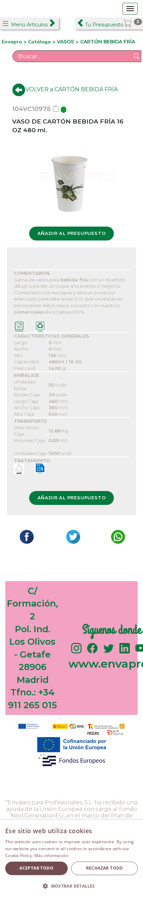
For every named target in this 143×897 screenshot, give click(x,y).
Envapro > (15, 41)
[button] (71, 885)
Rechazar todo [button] (104, 868)
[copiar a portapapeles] (56, 109)
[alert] (71, 858)
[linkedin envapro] (124, 651)
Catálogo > (42, 41)
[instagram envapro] (76, 651)
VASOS (65, 42)
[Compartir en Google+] (71, 536)
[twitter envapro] (108, 651)
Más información (51, 855)
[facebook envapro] (92, 651)
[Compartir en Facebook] (25, 536)
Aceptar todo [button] (36, 868)
